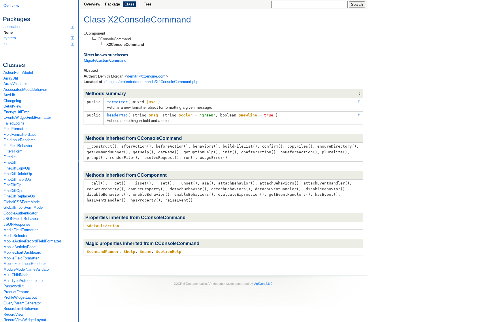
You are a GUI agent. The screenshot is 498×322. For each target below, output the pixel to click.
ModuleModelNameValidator (26, 269)
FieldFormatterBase (19, 134)
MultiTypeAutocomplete (23, 280)
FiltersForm (12, 151)
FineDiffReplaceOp (19, 196)
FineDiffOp (12, 185)
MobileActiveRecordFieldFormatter (32, 241)
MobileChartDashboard (22, 252)
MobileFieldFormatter (21, 258)
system (9, 38)
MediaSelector (15, 236)
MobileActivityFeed (19, 247)
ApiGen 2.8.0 (263, 283)
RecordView (13, 314)
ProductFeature (16, 292)
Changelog (12, 101)
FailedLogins (13, 123)
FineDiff (9, 162)
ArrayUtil (10, 78)
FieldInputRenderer (19, 140)
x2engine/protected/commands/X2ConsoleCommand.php (150, 82)
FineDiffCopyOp (16, 168)
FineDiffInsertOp (17, 179)
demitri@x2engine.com (146, 76)
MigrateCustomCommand (105, 60)
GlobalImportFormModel (23, 207)
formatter (117, 102)
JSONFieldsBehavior (20, 218)
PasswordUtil (14, 286)
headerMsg (117, 115)
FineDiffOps (13, 191)
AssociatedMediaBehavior (25, 89)
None (8, 32)
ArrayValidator (15, 84)
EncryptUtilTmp (16, 112)
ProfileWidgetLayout (20, 297)
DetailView (12, 106)
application (12, 27)
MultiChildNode (16, 275)
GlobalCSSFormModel (22, 202)
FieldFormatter (15, 129)
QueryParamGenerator (22, 303)
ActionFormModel (18, 72)
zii (5, 44)
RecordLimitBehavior (20, 308)
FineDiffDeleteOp (17, 174)
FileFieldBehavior (17, 146)
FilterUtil (10, 157)
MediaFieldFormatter (20, 230)
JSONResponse (16, 224)
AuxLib (9, 95)
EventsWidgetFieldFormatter (27, 117)
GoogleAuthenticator (20, 213)
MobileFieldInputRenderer (24, 263)
